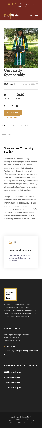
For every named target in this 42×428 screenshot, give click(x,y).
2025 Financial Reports (12, 388)
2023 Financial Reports (12, 377)
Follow (13, 118)
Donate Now (12, 112)
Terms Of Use (27, 417)
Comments (6, 134)
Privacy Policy (14, 417)
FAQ (13, 125)
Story (4, 125)
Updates (24, 125)
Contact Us (22, 7)
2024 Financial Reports (12, 382)
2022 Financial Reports (12, 372)
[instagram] (15, 4)
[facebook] (12, 4)
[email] (9, 4)
